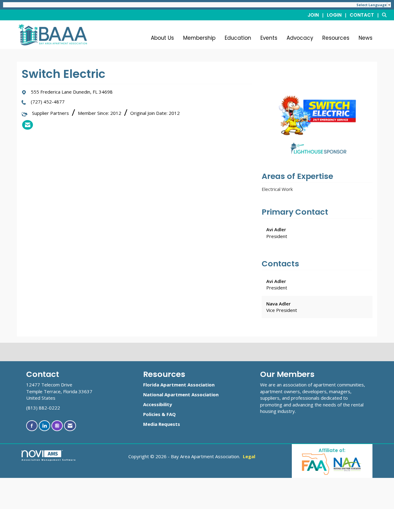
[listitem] (317, 15)
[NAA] (347, 464)
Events (268, 38)
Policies (151, 414)
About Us (162, 38)
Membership (199, 38)
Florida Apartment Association (179, 385)
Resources (335, 38)
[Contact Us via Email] (70, 425)
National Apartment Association (181, 394)
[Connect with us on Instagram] (57, 425)
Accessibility (157, 404)
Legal (249, 456)
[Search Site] (385, 15)
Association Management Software (49, 460)
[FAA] (316, 464)
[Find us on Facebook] (32, 425)
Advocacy (300, 38)
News (365, 38)
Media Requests (161, 424)
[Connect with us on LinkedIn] (44, 425)
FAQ (171, 414)
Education (238, 38)
